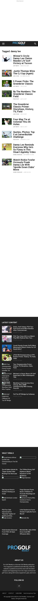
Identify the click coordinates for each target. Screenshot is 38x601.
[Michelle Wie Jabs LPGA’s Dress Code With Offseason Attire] (28, 522)
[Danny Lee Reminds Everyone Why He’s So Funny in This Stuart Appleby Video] (7, 147)
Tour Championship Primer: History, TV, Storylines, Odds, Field (23, 366)
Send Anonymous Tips (29, 593)
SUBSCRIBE (19, 593)
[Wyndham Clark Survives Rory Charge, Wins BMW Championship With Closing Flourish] (7, 386)
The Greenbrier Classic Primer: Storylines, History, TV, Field (23, 108)
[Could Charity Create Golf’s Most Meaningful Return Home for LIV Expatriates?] (7, 348)
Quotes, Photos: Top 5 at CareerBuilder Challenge (24, 134)
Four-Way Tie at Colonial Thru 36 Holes (22, 122)
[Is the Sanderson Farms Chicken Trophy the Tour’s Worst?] (28, 502)
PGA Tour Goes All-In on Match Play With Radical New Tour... (24, 337)
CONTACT (11, 593)
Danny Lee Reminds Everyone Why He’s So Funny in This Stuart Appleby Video (24, 148)
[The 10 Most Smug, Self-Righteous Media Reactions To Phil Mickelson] (28, 462)
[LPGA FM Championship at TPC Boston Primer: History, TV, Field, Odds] (7, 357)
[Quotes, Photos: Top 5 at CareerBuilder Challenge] (7, 134)
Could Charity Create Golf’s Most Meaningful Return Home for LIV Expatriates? (24, 347)
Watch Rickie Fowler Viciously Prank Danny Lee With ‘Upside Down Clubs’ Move (24, 165)
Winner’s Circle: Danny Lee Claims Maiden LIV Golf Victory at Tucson (22, 60)
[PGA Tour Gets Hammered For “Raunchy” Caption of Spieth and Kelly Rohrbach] (10, 502)
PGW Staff (16, 99)
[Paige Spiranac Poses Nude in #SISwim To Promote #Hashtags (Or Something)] (28, 482)
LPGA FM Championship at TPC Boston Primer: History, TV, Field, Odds (24, 356)
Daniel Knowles (17, 154)
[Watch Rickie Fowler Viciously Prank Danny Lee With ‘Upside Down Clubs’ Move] (7, 162)
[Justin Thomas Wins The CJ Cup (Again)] (7, 73)
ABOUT (4, 593)
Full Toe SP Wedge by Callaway (23, 394)
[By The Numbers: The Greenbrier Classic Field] (7, 93)
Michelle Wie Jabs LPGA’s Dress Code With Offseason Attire (28, 532)
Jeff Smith (16, 65)
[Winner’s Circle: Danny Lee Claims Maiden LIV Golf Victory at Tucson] (7, 58)
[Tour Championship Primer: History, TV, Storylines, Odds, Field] (7, 368)
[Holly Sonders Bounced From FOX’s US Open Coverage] (10, 522)
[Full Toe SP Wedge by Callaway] (7, 397)
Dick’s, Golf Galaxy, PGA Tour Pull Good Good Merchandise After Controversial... (23, 328)
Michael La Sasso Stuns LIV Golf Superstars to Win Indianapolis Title (24, 375)
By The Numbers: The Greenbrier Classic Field (24, 94)
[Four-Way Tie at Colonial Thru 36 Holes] (7, 121)
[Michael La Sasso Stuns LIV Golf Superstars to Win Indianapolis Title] (7, 379)
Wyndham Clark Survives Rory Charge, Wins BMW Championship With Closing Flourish (23, 385)
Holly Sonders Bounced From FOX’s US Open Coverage (9, 532)
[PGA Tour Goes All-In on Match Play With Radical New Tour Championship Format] (7, 338)
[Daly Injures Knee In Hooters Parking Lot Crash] (10, 482)
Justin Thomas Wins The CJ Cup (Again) (24, 72)
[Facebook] (19, 586)
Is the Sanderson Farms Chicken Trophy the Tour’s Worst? (28, 512)
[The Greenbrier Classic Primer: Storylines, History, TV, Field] (7, 106)
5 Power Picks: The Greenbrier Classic (23, 82)
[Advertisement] (19, 21)
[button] (3, 43)
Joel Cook (16, 76)
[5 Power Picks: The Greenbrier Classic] (7, 83)
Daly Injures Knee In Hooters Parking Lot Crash (8, 492)
